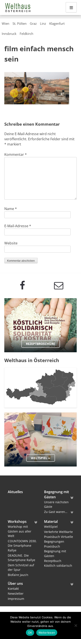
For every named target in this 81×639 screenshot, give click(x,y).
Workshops (17, 521)
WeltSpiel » (40, 458)
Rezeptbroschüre (40, 344)
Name (10, 208)
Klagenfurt (57, 23)
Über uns (15, 583)
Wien (5, 23)
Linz (43, 23)
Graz (33, 23)
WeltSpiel (51, 527)
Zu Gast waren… (55, 512)
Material (51, 521)
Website (10, 243)
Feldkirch (26, 33)
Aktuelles (15, 491)
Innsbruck (9, 33)
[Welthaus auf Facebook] (22, 285)
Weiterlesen (46, 632)
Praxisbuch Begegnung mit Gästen (55, 551)
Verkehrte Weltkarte (58, 532)
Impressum (16, 599)
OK (30, 632)
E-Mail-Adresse (17, 226)
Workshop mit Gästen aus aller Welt (19, 531)
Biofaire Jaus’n (18, 575)
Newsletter (16, 593)
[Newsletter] (59, 285)
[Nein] (75, 625)
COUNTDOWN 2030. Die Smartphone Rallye (22, 545)
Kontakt (13, 589)
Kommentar (15, 154)
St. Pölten (20, 23)
